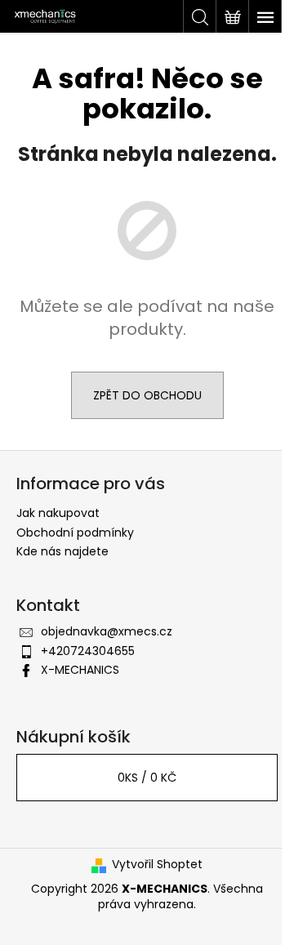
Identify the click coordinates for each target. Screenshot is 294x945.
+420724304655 (88, 651)
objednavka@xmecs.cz (106, 631)
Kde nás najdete (62, 551)
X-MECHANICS (80, 670)
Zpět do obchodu (147, 395)
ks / (147, 777)
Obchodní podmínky (75, 532)
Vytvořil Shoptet (157, 864)
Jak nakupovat (58, 513)
